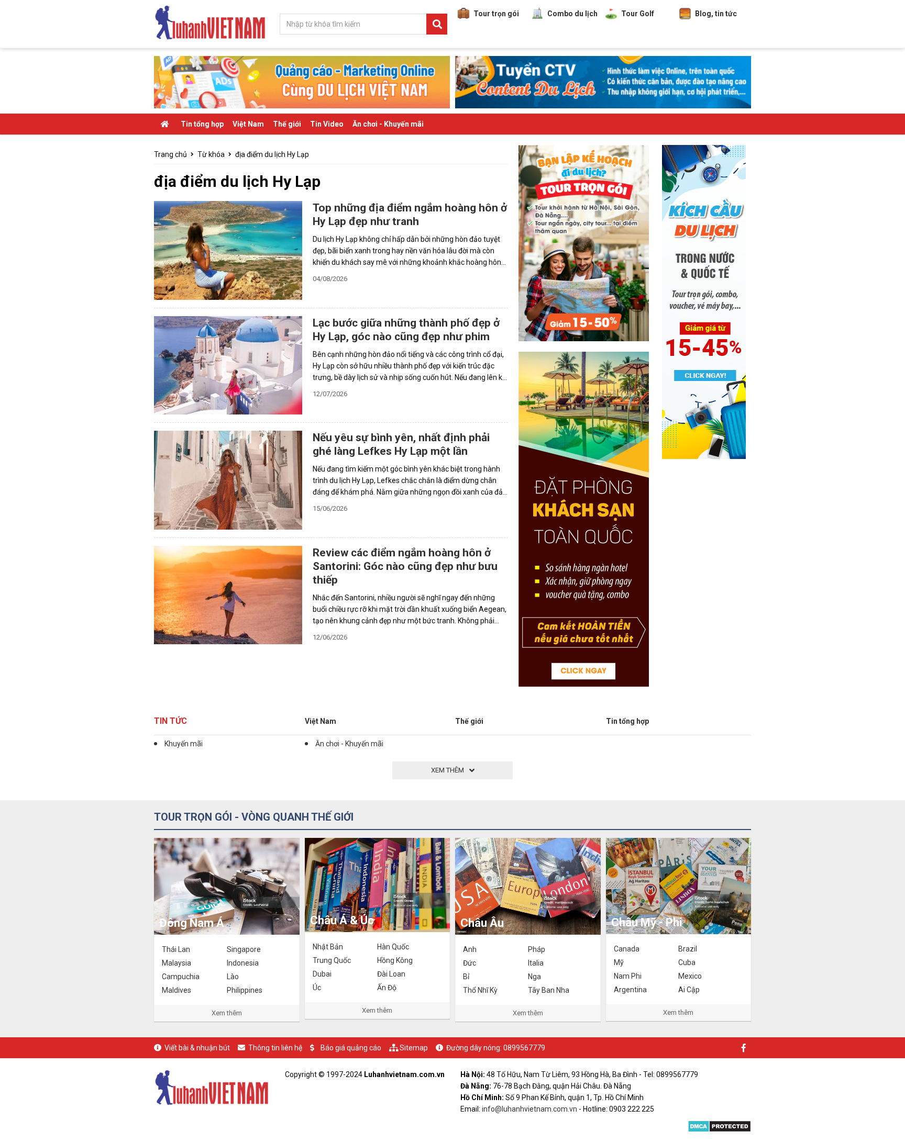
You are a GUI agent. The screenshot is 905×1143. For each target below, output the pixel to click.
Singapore (244, 949)
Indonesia (243, 963)
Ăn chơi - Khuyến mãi (388, 124)
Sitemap (414, 1048)
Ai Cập (689, 989)
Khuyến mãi (183, 743)
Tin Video (327, 124)
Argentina (630, 989)
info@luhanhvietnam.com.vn (529, 1109)
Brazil (687, 949)
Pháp (536, 949)
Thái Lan (176, 949)
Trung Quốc (332, 960)
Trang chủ (170, 154)
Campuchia (181, 976)
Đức (469, 963)
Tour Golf (637, 13)
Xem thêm (227, 1013)
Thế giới (287, 124)
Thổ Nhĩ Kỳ (480, 990)
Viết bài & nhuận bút (197, 1048)
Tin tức (170, 721)
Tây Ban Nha (548, 990)
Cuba (687, 962)
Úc (317, 987)
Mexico (690, 976)
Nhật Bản (328, 947)
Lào (233, 976)
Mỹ (619, 962)
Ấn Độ (386, 987)
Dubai (322, 974)
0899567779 (524, 1048)
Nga (534, 976)
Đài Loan (391, 974)
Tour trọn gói (496, 13)
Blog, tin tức (716, 13)
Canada (626, 949)
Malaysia (176, 963)
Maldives (176, 990)
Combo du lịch (572, 13)
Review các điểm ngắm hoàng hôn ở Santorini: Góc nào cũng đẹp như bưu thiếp (405, 566)
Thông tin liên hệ (275, 1048)
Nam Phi (628, 976)
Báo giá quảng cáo (351, 1048)
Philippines (244, 990)
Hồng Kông (395, 960)
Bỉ (466, 976)
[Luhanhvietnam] (211, 1086)
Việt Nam (248, 124)
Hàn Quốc (393, 947)
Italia (536, 963)
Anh (470, 949)
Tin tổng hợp (202, 124)
